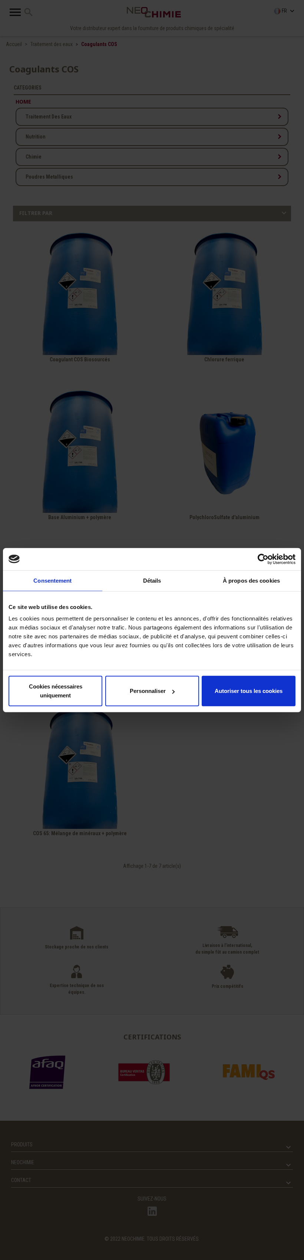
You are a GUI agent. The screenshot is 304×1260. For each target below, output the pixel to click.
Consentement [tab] (52, 580)
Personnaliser (148, 691)
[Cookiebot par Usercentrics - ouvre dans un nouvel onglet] (263, 558)
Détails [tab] (152, 580)
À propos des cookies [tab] (251, 580)
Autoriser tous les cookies (248, 691)
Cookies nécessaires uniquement (55, 691)
